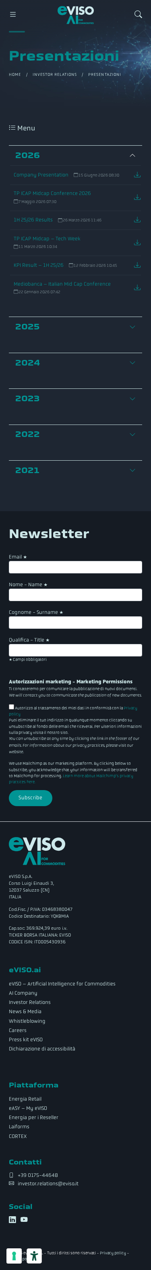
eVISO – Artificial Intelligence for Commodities (62, 984)
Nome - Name (28, 584)
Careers (18, 1030)
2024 (27, 363)
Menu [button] (25, 128)
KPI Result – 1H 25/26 (39, 265)
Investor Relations (55, 74)
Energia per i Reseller (33, 1117)
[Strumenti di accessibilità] (34, 1256)
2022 (27, 434)
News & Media (25, 1011)
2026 (27, 155)
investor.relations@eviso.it (48, 1184)
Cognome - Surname (36, 612)
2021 (27, 470)
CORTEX (18, 1136)
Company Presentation (41, 175)
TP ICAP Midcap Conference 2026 (52, 193)
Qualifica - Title (29, 640)
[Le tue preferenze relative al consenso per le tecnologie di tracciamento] (14, 1256)
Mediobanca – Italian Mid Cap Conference (62, 284)
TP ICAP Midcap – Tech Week (47, 239)
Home (15, 74)
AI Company (23, 993)
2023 (27, 398)
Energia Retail (25, 1099)
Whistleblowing (27, 1021)
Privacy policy (113, 1253)
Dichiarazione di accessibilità (42, 1049)
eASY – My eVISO (28, 1108)
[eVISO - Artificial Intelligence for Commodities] (76, 15)
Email (18, 557)
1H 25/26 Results (33, 220)
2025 (27, 326)
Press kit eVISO (26, 1039)
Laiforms (19, 1127)
